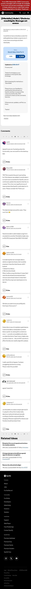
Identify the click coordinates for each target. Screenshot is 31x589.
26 (24, 136)
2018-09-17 (15, 65)
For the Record (8, 490)
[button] (11, 56)
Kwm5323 (24, 467)
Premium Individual (9, 538)
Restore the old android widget (11, 465)
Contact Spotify (8, 530)
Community (9, 13)
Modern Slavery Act (8, 580)
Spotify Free (7, 552)
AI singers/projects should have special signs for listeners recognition (14, 454)
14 (18, 136)
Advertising (7, 505)
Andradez (25, 447)
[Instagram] (6, 558)
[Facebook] (17, 558)
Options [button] (27, 30)
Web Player (7, 523)
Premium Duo (8, 542)
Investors (6, 509)
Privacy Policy (6, 573)
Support (6, 520)
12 (11, 136)
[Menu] (28, 13)
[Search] (20, 13)
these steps (6, 9)
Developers (7, 502)
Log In (24, 13)
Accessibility (6, 578)
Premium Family (8, 545)
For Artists (7, 498)
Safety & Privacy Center (12, 570)
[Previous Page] (3, 136)
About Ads (14, 575)
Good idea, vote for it (16, 52)
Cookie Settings (7, 575)
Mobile (6, 118)
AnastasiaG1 (6, 459)
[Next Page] (27, 136)
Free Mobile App (9, 527)
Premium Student (9, 548)
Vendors (6, 512)
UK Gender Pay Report (8, 585)
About (6, 483)
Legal (5, 570)
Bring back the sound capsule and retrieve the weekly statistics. (14, 444)
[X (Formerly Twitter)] (11, 558)
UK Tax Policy (6, 583)
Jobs (5, 487)
